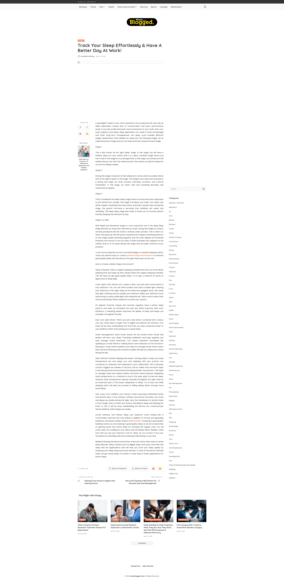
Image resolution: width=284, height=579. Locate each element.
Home (171, 319)
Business (172, 224)
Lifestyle (172, 362)
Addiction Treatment (176, 203)
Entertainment (174, 259)
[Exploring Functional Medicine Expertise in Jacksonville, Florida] (125, 511)
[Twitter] (87, 127)
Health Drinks (174, 315)
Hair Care (172, 306)
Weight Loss (173, 474)
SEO (170, 413)
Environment (173, 263)
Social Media (173, 426)
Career (171, 229)
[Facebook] (80, 127)
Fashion (172, 267)
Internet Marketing (175, 349)
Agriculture (173, 207)
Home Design (174, 323)
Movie (171, 375)
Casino (171, 233)
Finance (172, 276)
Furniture (172, 293)
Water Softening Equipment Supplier (182, 465)
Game (171, 297)
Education (172, 254)
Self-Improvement (175, 409)
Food (171, 289)
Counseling (173, 246)
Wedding (172, 469)
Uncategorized (174, 456)
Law (170, 358)
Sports (171, 435)
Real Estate (173, 396)
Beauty (171, 220)
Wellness (172, 478)
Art (170, 212)
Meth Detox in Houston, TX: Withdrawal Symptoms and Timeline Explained (84, 164)
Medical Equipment (176, 366)
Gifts (170, 302)
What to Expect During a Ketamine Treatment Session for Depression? (92, 527)
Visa (170, 461)
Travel (171, 452)
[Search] (205, 7)
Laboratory (173, 353)
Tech (170, 439)
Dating (171, 250)
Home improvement (176, 327)
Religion (172, 401)
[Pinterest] (80, 134)
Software (172, 431)
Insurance (172, 345)
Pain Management (175, 383)
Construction (173, 242)
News (171, 379)
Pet (170, 388)
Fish (170, 280)
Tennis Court (173, 444)
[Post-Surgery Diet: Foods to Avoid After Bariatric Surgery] (191, 511)
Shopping (172, 422)
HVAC (171, 332)
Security (172, 405)
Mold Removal (174, 370)
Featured (172, 272)
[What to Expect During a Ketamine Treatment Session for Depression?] (92, 511)
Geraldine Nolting (87, 56)
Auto (170, 216)
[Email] (87, 134)
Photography (174, 392)
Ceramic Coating (175, 237)
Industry (172, 340)
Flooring (172, 285)
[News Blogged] (142, 22)
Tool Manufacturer (175, 448)
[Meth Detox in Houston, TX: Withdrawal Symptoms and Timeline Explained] (84, 151)
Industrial (172, 336)
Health (81, 40)
